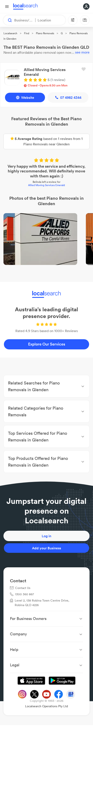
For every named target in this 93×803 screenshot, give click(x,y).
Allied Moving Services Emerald (46, 185)
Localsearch (10, 33)
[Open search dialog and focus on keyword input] (7, 20)
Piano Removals (45, 33)
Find (26, 33)
